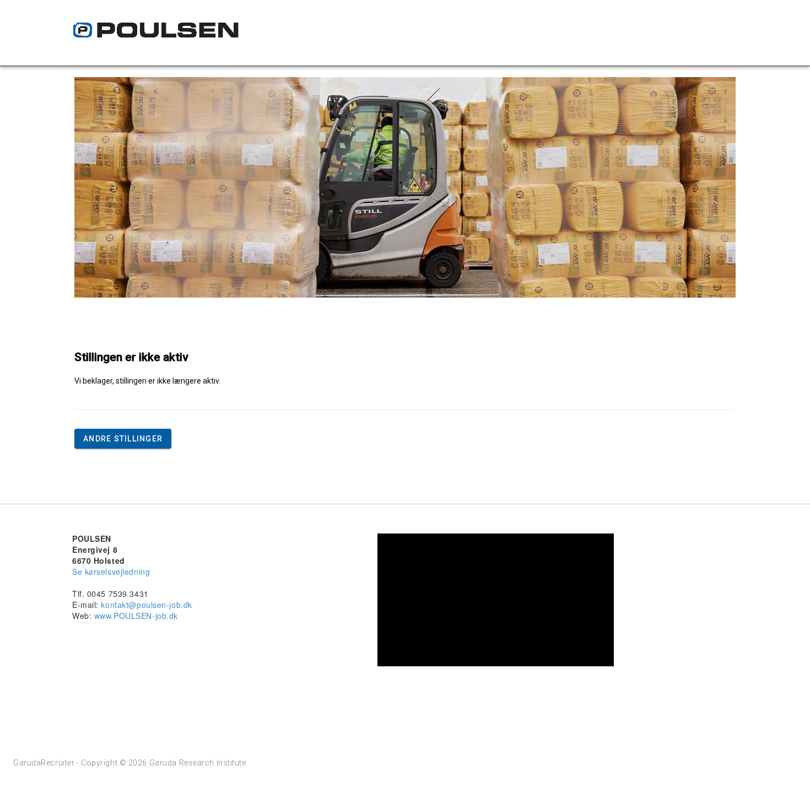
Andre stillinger (123, 438)
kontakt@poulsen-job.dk (146, 604)
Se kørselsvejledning (111, 571)
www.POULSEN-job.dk (136, 615)
